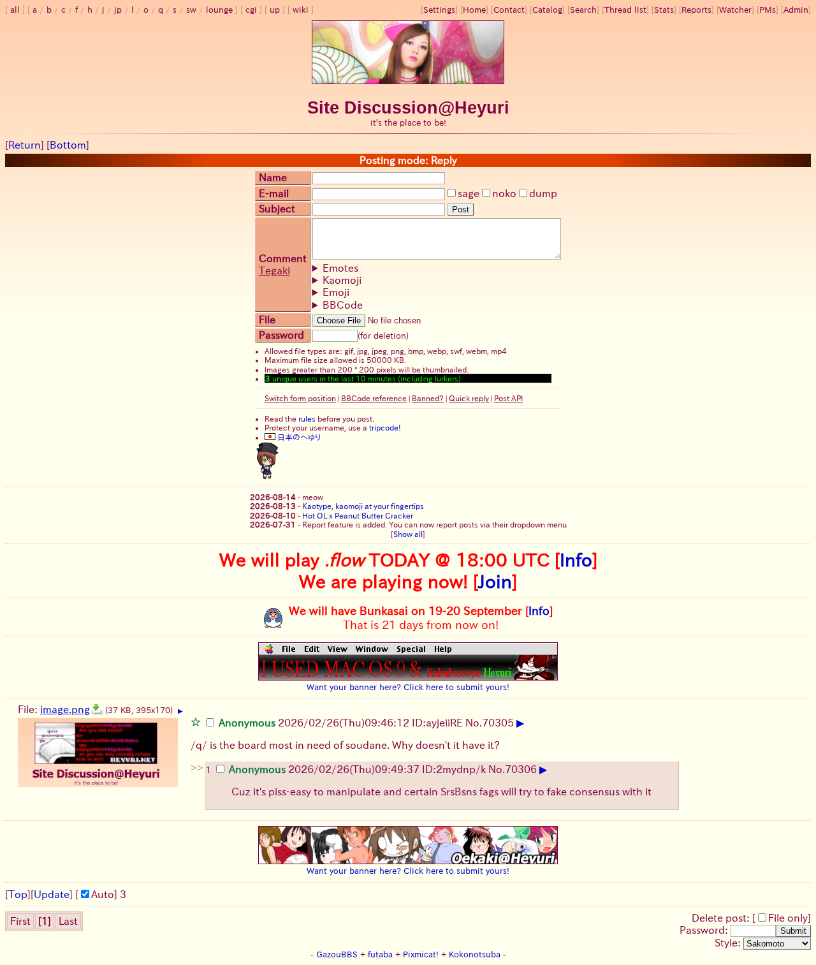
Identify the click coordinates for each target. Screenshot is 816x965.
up (275, 10)
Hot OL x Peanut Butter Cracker (357, 515)
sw (191, 10)
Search (583, 10)
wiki (301, 10)
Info (576, 559)
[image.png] (97, 709)
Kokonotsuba (474, 954)
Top (17, 894)
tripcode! (385, 427)
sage (468, 193)
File (267, 319)
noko (504, 193)
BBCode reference (374, 398)
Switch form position (300, 398)
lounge (219, 10)
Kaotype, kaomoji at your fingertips (363, 506)
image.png (65, 709)
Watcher (735, 10)
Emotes (340, 268)
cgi (251, 10)
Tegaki (274, 270)
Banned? (428, 398)
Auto (102, 894)
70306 (521, 769)
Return (24, 145)
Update (51, 894)
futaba (380, 954)
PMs (767, 10)
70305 (498, 723)
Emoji (336, 292)
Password (281, 335)
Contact (509, 10)
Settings (439, 10)
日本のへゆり (298, 437)
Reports (696, 10)
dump (543, 193)
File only (788, 918)
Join (495, 581)
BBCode (343, 305)
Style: (729, 943)
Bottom (68, 145)
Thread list (625, 10)
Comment (283, 258)
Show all (408, 534)
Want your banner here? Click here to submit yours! (408, 686)
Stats (664, 10)
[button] (196, 721)
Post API (508, 398)
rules (307, 418)
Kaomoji (342, 280)
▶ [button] (180, 711)
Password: (705, 930)
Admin (795, 10)
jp (118, 10)
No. (473, 723)
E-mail (274, 193)
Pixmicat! (421, 954)
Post (460, 209)
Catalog (547, 10)
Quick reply (469, 398)
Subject (277, 208)
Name (273, 177)
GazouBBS (337, 954)
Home (474, 10)
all (15, 10)
